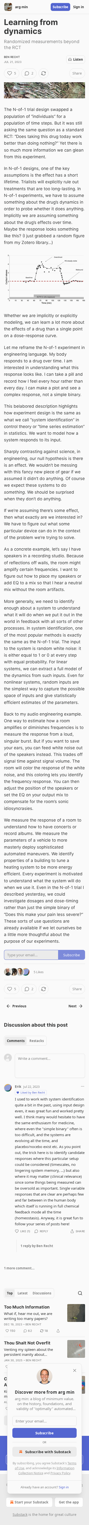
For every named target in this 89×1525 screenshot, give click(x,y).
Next (72, 1006)
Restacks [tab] (36, 1041)
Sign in (78, 7)
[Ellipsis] (83, 1086)
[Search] (80, 1293)
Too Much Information (27, 1307)
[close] (75, 1370)
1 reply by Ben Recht (37, 1246)
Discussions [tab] (42, 1293)
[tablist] (25, 1041)
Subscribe (60, 7)
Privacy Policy (60, 1473)
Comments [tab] (15, 1041)
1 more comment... (19, 1268)
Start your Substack (31, 1502)
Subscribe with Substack (48, 1451)
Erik (18, 1086)
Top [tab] (10, 1293)
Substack (20, 1514)
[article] (44, 1319)
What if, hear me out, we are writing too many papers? (28, 1316)
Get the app (69, 1502)
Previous (19, 1006)
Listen (78, 59)
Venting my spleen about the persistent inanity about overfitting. (28, 1352)
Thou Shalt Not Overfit (27, 1342)
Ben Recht (12, 57)
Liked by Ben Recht (33, 1092)
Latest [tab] (23, 1293)
